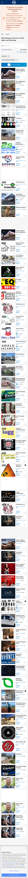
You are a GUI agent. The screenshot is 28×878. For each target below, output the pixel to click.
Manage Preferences (14, 870)
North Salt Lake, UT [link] (20, 184)
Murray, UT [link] (18, 444)
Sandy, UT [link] (18, 369)
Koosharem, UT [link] (19, 209)
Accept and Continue (14, 875)
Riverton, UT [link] (18, 756)
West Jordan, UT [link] (19, 271)
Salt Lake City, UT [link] (19, 109)
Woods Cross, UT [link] (19, 146)
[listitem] (14, 73)
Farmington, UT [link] (19, 468)
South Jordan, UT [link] (19, 281)
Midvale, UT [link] (18, 407)
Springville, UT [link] (19, 619)
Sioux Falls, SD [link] (19, 743)
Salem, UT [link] (18, 382)
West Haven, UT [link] (19, 782)
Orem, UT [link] (18, 134)
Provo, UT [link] (18, 85)
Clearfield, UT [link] (19, 670)
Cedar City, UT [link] (19, 72)
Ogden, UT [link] (18, 120)
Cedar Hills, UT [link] (19, 246)
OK (26, 847)
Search (7, 34)
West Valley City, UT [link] (20, 160)
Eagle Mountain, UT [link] (20, 258)
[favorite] (24, 77)
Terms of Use (7, 863)
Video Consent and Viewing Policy (13, 865)
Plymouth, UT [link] (19, 769)
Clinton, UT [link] (18, 197)
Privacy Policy (15, 863)
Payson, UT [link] (18, 706)
